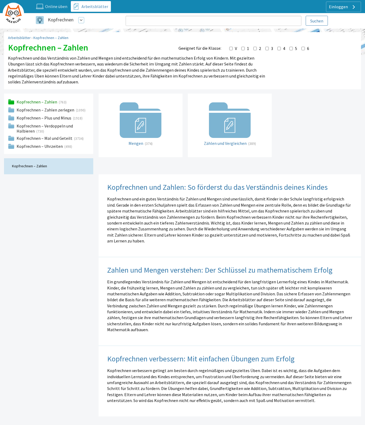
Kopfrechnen (60, 20)
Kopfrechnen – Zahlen (50, 37)
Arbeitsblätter (19, 37)
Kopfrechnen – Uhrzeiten (40, 146)
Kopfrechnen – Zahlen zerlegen (46, 110)
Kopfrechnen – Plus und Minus (44, 118)
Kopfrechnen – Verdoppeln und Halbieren (45, 128)
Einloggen (339, 6)
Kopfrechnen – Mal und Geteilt (45, 138)
